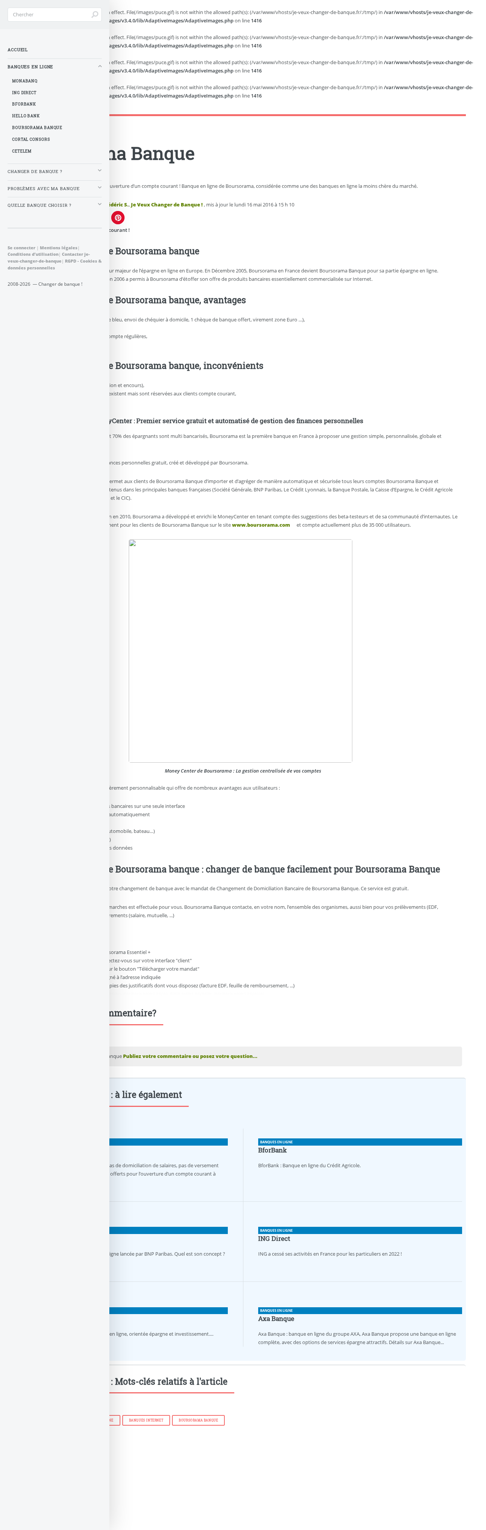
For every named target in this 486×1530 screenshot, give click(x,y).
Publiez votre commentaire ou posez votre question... (190, 1056)
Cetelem (22, 151)
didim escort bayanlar (191, 993)
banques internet (146, 1420)
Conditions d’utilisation (33, 254)
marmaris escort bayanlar (239, 993)
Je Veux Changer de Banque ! (167, 204)
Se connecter (21, 247)
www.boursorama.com (261, 524)
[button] (118, 217)
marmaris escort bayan (145, 993)
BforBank (272, 1150)
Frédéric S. (116, 204)
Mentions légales (58, 247)
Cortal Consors (31, 139)
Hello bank (26, 115)
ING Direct (274, 1238)
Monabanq (25, 81)
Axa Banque (276, 1318)
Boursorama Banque (198, 1420)
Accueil (18, 49)
